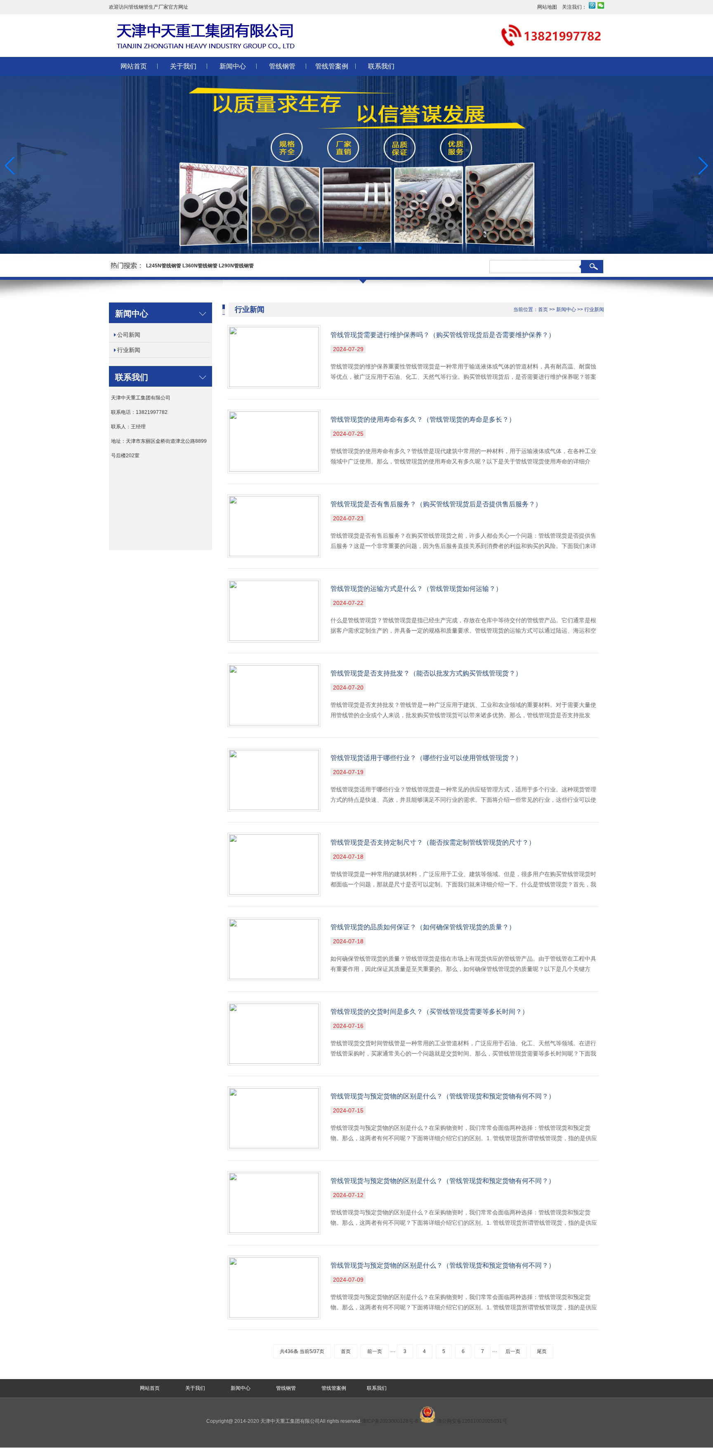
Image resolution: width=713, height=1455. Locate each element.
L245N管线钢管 (163, 266)
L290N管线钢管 (236, 266)
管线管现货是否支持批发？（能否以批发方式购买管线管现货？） (426, 673)
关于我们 (183, 66)
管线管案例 (331, 66)
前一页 (374, 1351)
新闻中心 (233, 66)
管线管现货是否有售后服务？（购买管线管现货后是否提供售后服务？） (436, 504)
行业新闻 (128, 350)
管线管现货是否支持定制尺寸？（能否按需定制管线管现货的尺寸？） (433, 842)
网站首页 (133, 66)
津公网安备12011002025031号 (471, 1421)
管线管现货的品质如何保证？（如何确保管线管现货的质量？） (423, 927)
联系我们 (381, 66)
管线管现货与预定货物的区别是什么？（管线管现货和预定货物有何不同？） (443, 1096)
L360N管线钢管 (199, 266)
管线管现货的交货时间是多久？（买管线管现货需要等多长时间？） (430, 1011)
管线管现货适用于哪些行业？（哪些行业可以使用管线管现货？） (426, 757)
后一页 (512, 1351)
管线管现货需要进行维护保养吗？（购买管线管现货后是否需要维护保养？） (443, 334)
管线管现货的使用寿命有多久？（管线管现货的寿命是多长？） (423, 419)
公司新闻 (128, 334)
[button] (703, 166)
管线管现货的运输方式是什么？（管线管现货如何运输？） (416, 588)
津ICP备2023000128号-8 (390, 1421)
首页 (543, 309)
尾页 (542, 1351)
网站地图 (547, 7)
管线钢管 (282, 66)
